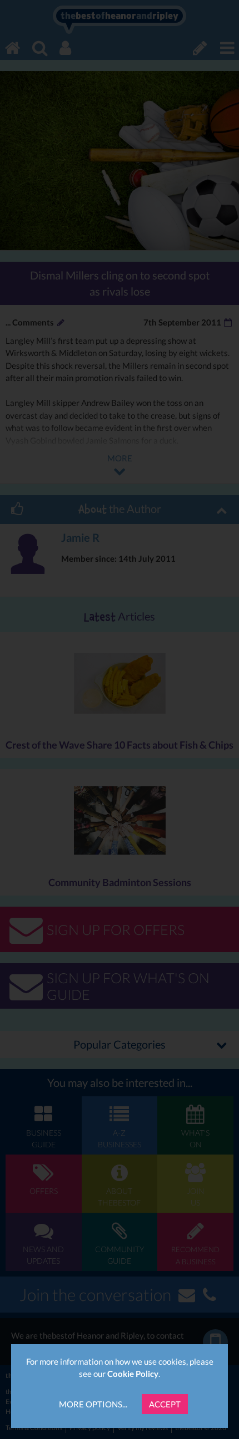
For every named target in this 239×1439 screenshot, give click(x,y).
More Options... (93, 1404)
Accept (165, 1404)
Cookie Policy (132, 1374)
